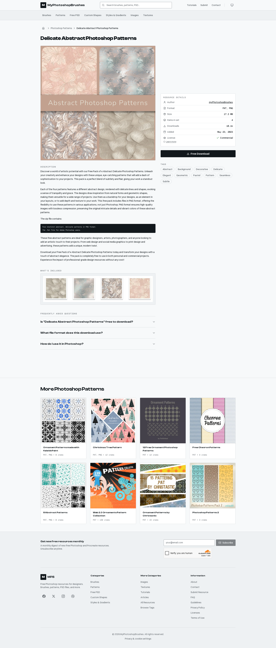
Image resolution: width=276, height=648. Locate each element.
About (194, 582)
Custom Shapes (92, 15)
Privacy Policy (198, 607)
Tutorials (192, 5)
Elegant (167, 175)
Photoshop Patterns (61, 28)
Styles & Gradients (116, 15)
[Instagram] (63, 596)
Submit (204, 5)
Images (135, 15)
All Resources (148, 602)
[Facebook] (43, 596)
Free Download (200, 153)
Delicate (218, 169)
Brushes (46, 15)
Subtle (166, 181)
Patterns (60, 15)
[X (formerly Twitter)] (53, 596)
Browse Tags (147, 607)
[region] (97, 103)
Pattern (210, 175)
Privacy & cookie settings (138, 638)
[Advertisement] (198, 66)
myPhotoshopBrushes (221, 102)
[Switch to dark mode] (232, 5)
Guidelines (196, 602)
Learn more (171, 141)
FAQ (193, 597)
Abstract (167, 169)
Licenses (195, 612)
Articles (145, 597)
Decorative (202, 169)
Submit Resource (199, 592)
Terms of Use (197, 617)
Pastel (196, 175)
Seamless (225, 175)
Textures (148, 15)
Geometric (182, 175)
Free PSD (75, 15)
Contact (216, 5)
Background (184, 169)
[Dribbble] (72, 596)
